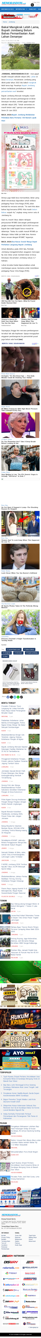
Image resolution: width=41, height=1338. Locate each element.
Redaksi (3, 1239)
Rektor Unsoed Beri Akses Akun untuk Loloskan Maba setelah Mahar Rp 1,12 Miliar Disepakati (26, 1142)
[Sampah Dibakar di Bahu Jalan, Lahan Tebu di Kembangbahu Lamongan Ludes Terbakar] (34, 856)
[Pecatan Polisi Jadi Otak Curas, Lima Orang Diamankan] (5, 1180)
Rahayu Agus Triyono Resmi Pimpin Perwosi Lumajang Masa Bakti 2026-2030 (25, 929)
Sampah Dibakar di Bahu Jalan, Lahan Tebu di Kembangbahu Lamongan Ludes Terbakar (13, 854)
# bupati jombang (31, 653)
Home (5, 22)
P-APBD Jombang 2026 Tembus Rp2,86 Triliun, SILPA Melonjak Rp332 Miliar (14, 866)
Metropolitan (20, 9)
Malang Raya (33, 1237)
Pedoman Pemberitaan (5, 1248)
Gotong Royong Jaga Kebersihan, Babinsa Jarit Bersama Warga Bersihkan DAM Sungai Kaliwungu (24, 940)
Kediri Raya (18, 1245)
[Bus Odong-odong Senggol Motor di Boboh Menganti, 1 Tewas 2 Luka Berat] (5, 907)
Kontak (3, 1236)
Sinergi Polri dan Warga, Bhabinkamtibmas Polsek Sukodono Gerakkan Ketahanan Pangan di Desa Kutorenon (13, 788)
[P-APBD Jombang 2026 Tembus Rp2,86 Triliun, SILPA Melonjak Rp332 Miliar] (34, 868)
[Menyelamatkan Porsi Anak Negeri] (5, 1155)
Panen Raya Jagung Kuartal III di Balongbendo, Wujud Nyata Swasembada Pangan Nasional (14, 890)
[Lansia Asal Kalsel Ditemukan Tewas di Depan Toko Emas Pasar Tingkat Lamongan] (5, 919)
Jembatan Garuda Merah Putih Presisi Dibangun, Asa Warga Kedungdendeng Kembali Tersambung (13, 774)
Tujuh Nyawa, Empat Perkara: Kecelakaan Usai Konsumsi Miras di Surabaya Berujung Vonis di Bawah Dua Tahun (20, 1079)
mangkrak (32, 82)
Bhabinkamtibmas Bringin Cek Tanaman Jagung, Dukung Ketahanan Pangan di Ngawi (12, 737)
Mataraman (18, 1239)
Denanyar (9, 79)
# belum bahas (29, 649)
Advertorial (32, 1241)
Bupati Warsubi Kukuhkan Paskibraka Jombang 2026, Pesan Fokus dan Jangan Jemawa (12, 815)
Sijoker (17, 1241)
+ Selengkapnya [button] (33, 1327)
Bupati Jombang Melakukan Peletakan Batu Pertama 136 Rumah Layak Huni (18, 118)
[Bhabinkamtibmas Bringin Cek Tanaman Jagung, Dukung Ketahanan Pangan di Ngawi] (34, 738)
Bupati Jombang (28, 85)
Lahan (33, 76)
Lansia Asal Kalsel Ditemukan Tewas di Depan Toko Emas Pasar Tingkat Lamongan (25, 917)
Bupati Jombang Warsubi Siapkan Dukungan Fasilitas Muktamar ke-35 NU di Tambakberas (14, 749)
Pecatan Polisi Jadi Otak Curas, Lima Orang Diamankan (25, 1177)
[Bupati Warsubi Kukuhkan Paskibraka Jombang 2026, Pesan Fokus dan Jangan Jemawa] (34, 815)
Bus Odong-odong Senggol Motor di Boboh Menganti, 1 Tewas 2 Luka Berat (25, 906)
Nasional (17, 1237)
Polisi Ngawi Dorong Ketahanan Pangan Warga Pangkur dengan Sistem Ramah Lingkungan (13, 801)
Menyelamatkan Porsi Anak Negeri (24, 1152)
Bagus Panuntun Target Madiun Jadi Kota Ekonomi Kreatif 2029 (18, 1100)
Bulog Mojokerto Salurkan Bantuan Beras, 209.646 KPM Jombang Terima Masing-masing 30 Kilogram (14, 829)
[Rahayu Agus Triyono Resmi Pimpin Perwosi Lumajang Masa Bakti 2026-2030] (5, 931)
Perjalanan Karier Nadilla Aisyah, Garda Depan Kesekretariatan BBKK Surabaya (20, 1094)
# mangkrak (6, 653)
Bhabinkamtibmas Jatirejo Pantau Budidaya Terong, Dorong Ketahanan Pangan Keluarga (14, 878)
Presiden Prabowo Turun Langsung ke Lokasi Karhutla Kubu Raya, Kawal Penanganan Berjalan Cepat (13, 709)
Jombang (12, 22)
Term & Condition (4, 1244)
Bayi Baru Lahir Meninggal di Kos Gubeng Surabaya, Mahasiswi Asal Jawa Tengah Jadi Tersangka (19, 1087)
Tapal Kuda (32, 1236)
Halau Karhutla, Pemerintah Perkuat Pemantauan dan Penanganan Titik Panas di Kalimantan (19, 1116)
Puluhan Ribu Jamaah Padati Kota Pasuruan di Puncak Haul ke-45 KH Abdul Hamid (24, 952)
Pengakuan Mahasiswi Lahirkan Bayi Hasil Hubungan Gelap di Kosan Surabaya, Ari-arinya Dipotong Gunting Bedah (25, 1130)
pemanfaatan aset (8, 91)
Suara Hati (32, 9)
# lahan (5, 656)
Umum (31, 1239)
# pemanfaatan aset (13, 649)
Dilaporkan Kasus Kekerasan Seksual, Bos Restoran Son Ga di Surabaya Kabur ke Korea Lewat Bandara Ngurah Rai (20, 1108)
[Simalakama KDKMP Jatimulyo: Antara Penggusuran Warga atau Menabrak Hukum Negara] (34, 844)
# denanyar (18, 653)
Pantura (17, 1243)
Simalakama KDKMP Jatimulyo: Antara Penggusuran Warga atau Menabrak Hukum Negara (14, 842)
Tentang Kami (5, 1241)
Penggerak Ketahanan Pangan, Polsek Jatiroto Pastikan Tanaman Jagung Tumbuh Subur (14, 761)
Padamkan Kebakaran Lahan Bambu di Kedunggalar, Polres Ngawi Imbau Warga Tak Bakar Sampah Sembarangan (13, 724)
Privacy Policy (5, 1237)
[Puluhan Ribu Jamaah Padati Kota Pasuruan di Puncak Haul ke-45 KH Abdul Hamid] (5, 954)
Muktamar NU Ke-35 (7, 9)
